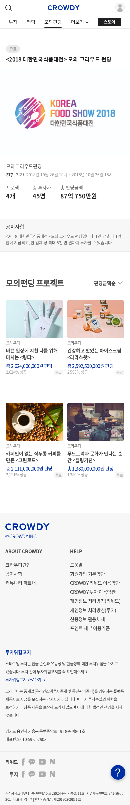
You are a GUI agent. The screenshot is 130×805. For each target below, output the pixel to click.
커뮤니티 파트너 (20, 582)
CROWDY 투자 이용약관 (93, 591)
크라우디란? (17, 564)
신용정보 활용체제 (87, 619)
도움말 (76, 564)
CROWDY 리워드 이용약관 (95, 582)
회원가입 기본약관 (87, 573)
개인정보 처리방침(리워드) (95, 600)
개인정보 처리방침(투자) (93, 610)
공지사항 (13, 573)
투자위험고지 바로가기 (23, 680)
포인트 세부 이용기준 (90, 628)
